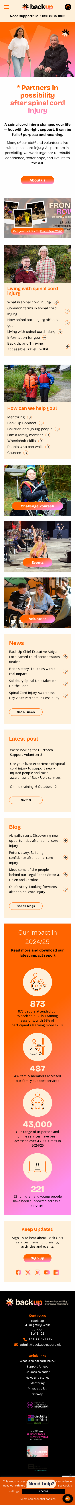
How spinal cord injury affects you (32, 323)
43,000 (37, 1124)
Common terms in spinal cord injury (32, 311)
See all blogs (26, 906)
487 (37, 1068)
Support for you (37, 1366)
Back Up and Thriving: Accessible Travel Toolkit (27, 346)
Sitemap (37, 1394)
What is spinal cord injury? (29, 302)
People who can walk (25, 447)
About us (37, 180)
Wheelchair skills (21, 441)
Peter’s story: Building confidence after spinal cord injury (31, 857)
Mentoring (16, 417)
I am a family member (25, 435)
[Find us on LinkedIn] (56, 1272)
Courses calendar (38, 1372)
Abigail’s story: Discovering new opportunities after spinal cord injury (33, 840)
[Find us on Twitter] (28, 1272)
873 (37, 1004)
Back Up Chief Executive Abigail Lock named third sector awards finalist (34, 656)
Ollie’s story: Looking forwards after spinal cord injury (33, 889)
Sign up (37, 1258)
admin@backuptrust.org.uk (40, 1345)
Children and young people (29, 429)
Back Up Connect (21, 423)
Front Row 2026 (51, 231)
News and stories (37, 1377)
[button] (6, 8)
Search (68, 7)
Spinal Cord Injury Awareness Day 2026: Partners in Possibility (34, 695)
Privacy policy (37, 1388)
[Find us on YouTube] (47, 1272)
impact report (43, 955)
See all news (26, 712)
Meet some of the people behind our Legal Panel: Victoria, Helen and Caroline (34, 874)
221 (37, 1189)
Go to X (26, 800)
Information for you (23, 337)
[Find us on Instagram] (37, 1272)
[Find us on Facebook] (18, 1272)
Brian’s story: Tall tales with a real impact (32, 671)
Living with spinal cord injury (31, 331)
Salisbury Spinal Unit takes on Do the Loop (32, 683)
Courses (14, 453)
